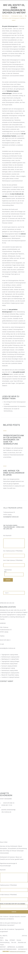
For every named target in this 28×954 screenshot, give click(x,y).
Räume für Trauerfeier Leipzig (10, 675)
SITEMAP (12, 940)
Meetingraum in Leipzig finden (10, 659)
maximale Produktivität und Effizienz (12, 66)
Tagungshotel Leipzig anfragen (10, 661)
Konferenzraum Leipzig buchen (10, 657)
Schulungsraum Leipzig (8, 668)
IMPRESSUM (11, 947)
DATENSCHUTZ (22, 949)
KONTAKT (3, 947)
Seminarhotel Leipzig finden (9, 663)
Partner (19, 940)
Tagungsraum (8, 294)
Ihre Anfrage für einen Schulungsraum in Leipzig (13, 473)
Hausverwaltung (4, 942)
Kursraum (5, 240)
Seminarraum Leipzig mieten (9, 670)
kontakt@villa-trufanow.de (11, 517)
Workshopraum (6, 181)
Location (20, 347)
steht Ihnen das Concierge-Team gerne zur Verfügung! (13, 274)
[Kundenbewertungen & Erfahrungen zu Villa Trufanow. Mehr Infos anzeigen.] (14, 830)
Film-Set (13, 942)
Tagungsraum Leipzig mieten (9, 654)
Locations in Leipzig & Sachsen (10, 677)
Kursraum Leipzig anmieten (9, 666)
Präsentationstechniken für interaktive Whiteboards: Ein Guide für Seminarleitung (15, 409)
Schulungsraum (15, 69)
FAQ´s (2, 940)
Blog (6, 940)
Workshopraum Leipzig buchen (10, 672)
